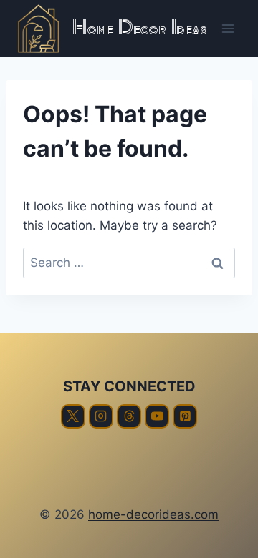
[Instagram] (101, 416)
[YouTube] (157, 416)
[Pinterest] (185, 416)
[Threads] (129, 416)
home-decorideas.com (153, 514)
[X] (73, 416)
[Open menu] (227, 28)
